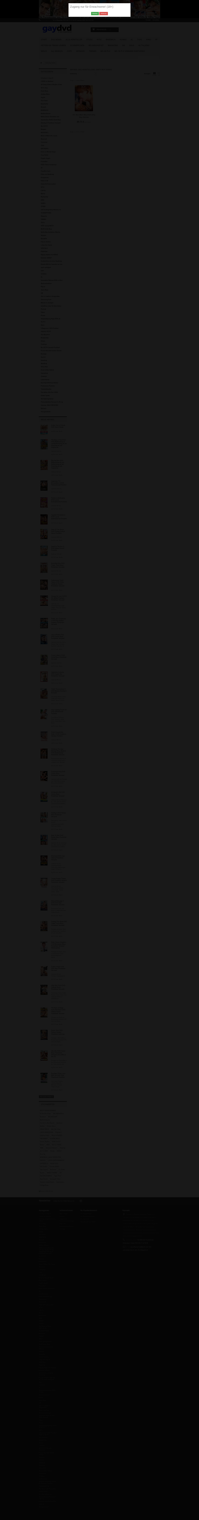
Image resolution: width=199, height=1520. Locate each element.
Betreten (95, 13)
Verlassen (104, 13)
